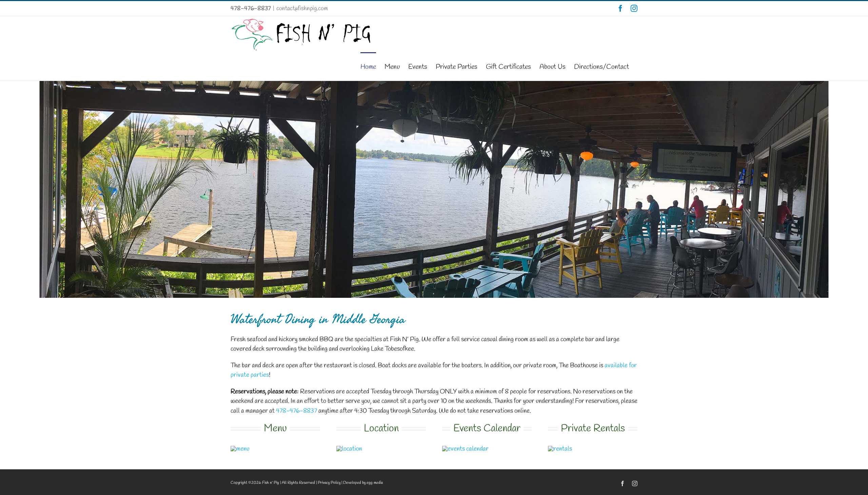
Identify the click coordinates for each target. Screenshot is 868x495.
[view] (349, 449)
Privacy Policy (329, 483)
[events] (465, 449)
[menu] (240, 449)
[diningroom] (560, 449)
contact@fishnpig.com (302, 8)
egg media (375, 483)
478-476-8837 (251, 8)
